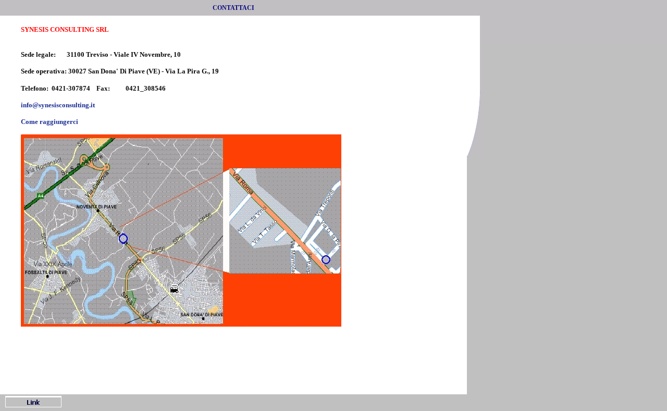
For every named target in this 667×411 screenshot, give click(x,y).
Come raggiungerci (49, 122)
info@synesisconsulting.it (58, 105)
